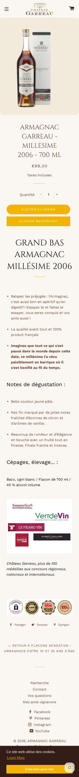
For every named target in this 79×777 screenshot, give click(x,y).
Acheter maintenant (38, 221)
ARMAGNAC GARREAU (46, 741)
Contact (40, 689)
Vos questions (39, 696)
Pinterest (41, 718)
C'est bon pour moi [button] (39, 769)
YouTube (41, 731)
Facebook (41, 712)
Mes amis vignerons (39, 702)
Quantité (27, 195)
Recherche (40, 683)
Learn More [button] (16, 758)
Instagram (41, 725)
